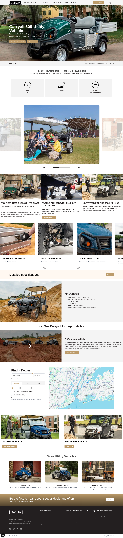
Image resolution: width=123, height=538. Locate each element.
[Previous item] (44, 167)
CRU (34, 388)
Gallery (86, 63)
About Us (42, 514)
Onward (16, 388)
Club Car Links (69, 518)
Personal (16, 383)
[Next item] (78, 167)
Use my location (17, 379)
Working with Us (95, 518)
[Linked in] (21, 529)
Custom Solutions (44, 526)
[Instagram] (14, 529)
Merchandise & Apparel (45, 522)
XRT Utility (16, 391)
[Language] (111, 3)
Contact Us (68, 514)
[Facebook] (10, 529)
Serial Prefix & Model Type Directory (74, 522)
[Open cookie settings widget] (3, 535)
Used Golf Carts (27, 391)
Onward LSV (25, 388)
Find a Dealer (110, 63)
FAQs (41, 524)
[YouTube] (17, 529)
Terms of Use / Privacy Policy (98, 516)
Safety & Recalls (95, 514)
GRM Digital (110, 535)
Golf (28, 383)
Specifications (100, 63)
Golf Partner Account (70, 516)
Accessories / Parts (19, 394)
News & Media (43, 520)
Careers (42, 518)
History (41, 516)
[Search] (106, 3)
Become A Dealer (70, 520)
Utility (39, 383)
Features (92, 63)
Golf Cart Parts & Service (71, 524)
